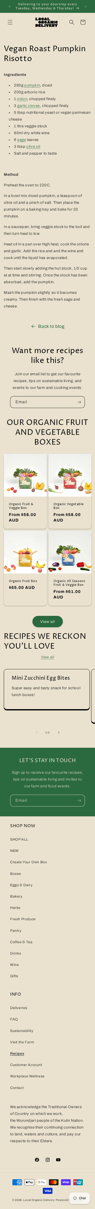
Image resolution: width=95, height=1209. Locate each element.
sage (21, 140)
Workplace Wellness (27, 1076)
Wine (14, 965)
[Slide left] (36, 732)
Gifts (14, 976)
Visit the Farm (22, 1042)
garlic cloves (28, 106)
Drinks (15, 953)
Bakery (16, 896)
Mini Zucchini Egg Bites (41, 678)
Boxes (15, 874)
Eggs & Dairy (21, 885)
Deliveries (18, 1008)
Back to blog (51, 326)
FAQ (14, 1019)
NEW (14, 851)
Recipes (17, 1053)
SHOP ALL (19, 839)
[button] (10, 22)
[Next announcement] (85, 6)
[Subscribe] (79, 402)
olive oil (33, 147)
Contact (17, 1088)
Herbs (15, 908)
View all (47, 622)
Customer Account (26, 1065)
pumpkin (32, 85)
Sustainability (21, 1031)
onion (22, 99)
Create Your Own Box (28, 862)
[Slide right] (58, 732)
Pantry (16, 931)
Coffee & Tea (21, 942)
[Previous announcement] (9, 6)
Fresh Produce (23, 919)
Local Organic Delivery (39, 1199)
